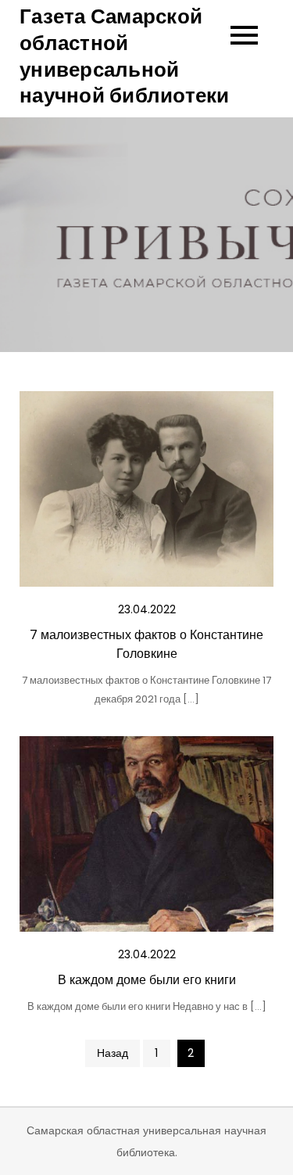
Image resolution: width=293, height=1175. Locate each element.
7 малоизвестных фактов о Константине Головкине (146, 644)
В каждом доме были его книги (147, 980)
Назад (112, 1053)
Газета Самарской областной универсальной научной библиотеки (125, 56)
